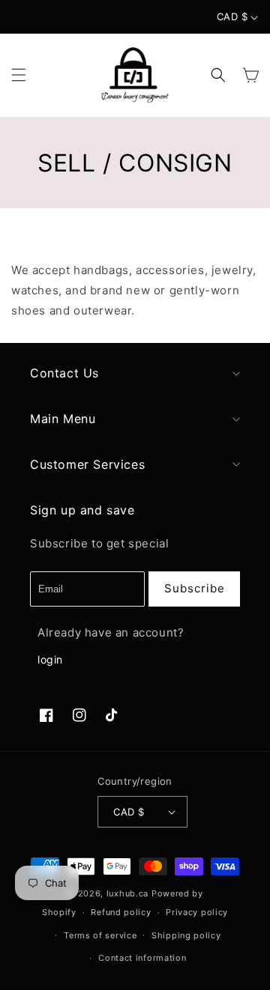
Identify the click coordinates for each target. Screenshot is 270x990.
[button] (18, 75)
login (50, 659)
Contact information (142, 958)
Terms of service (100, 935)
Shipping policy (186, 935)
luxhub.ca (127, 893)
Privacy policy (197, 912)
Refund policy (121, 912)
